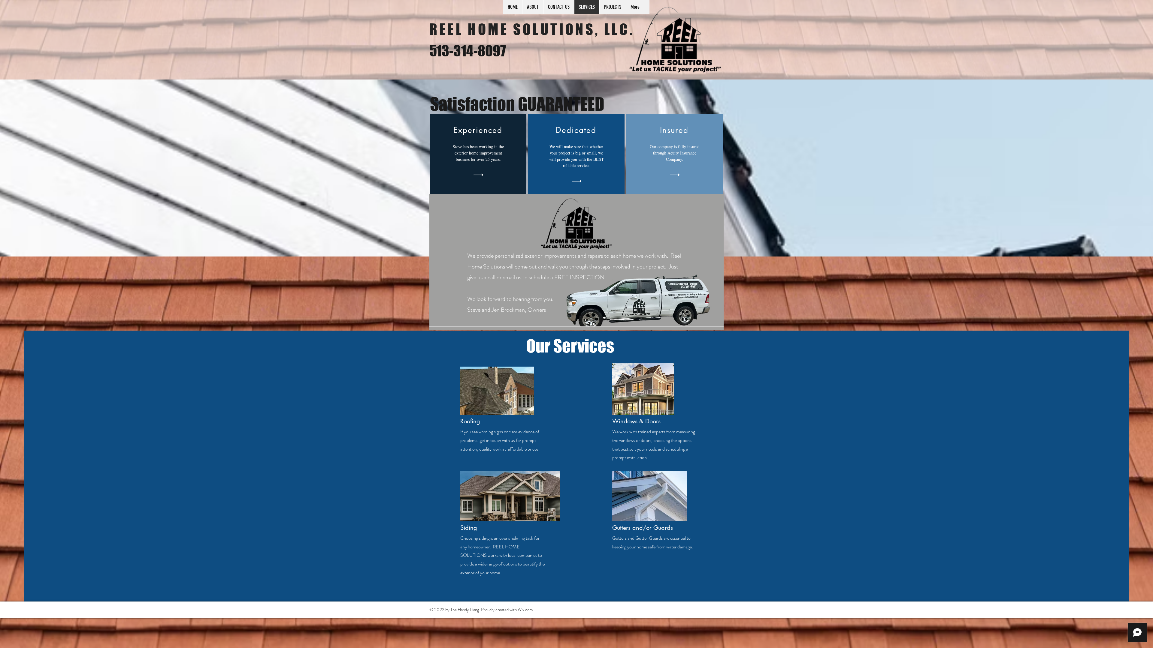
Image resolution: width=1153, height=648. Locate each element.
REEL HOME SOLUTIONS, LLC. (531, 29)
